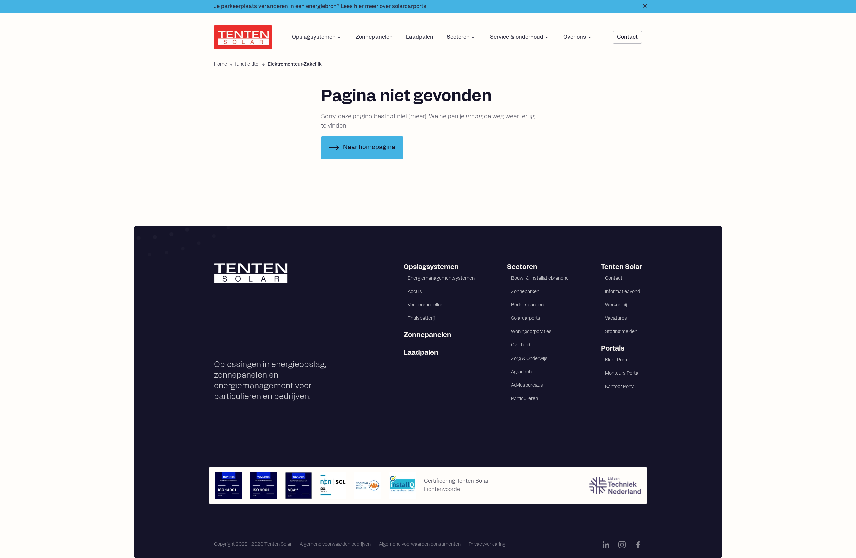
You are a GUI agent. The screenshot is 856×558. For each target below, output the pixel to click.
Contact (613, 278)
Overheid (520, 345)
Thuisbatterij (421, 318)
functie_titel (247, 64)
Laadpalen (419, 37)
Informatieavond (622, 291)
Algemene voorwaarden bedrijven (335, 544)
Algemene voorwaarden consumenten (420, 544)
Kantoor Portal (620, 386)
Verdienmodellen (425, 305)
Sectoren (522, 267)
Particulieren (524, 398)
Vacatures (616, 318)
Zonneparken (525, 291)
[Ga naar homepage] (280, 273)
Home (220, 64)
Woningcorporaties (531, 331)
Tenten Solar (621, 267)
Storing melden (621, 331)
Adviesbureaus (527, 385)
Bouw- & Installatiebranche (540, 278)
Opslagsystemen (431, 267)
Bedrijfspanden (527, 305)
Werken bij (616, 305)
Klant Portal (617, 360)
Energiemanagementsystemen (441, 278)
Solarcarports (525, 318)
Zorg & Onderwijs (529, 358)
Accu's (415, 291)
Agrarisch (521, 372)
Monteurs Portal (622, 373)
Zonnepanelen (374, 37)
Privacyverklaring (487, 544)
